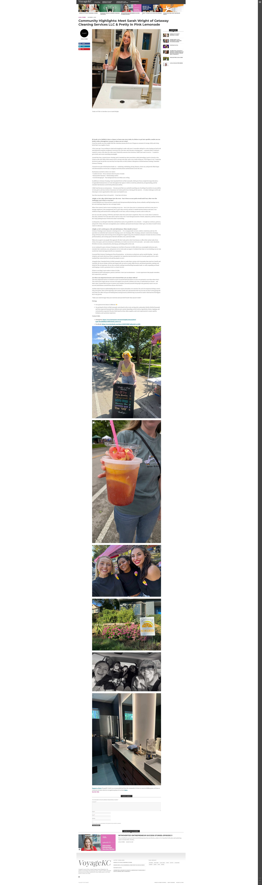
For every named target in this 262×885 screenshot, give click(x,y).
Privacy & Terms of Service (160, 882)
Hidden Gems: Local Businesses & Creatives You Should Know (122, 2)
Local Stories (82, 17)
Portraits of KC (135, 1)
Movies (162, 864)
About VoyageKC (171, 882)
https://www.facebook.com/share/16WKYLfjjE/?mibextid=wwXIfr (121, 324)
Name (93, 811)
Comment (94, 801)
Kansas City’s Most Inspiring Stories (107, 2)
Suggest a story (180, 882)
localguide (177, 862)
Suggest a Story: (97, 788)
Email (93, 815)
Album (155, 864)
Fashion (150, 864)
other (167, 862)
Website (93, 818)
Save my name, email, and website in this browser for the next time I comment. (106, 823)
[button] (260, 2)
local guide (162, 862)
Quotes (171, 862)
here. (126, 790)
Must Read (156, 862)
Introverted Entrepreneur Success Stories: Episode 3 (145, 835)
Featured (151, 862)
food (159, 864)
